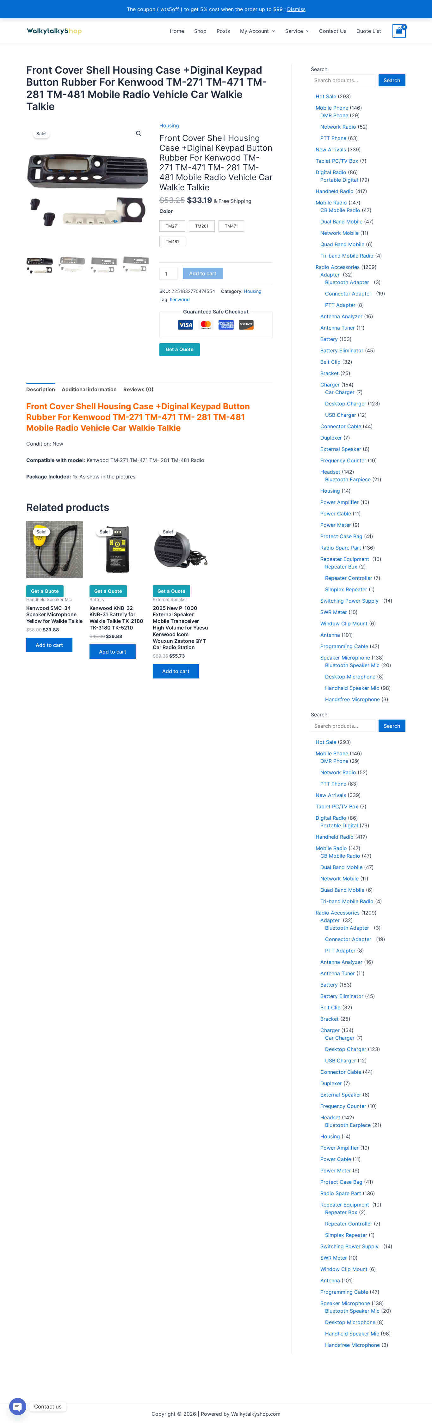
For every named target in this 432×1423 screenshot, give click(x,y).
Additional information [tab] (89, 389)
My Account (254, 31)
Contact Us (332, 31)
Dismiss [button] (296, 9)
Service (294, 31)
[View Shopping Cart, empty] (399, 30)
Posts (223, 31)
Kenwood (180, 299)
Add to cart (202, 273)
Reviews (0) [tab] (138, 389)
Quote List (368, 31)
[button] (272, 31)
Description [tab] (40, 389)
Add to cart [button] (49, 645)
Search (319, 69)
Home (177, 31)
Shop (200, 31)
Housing (169, 125)
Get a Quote (180, 349)
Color (166, 211)
